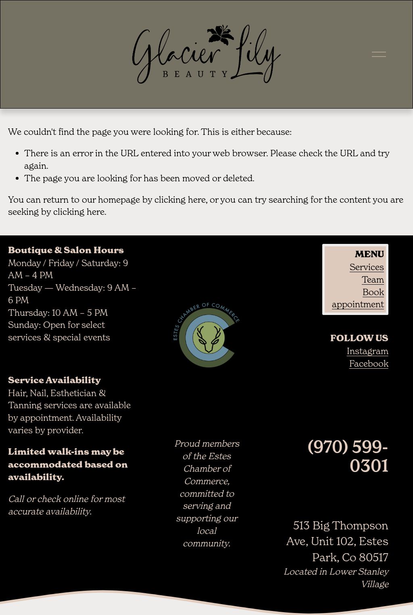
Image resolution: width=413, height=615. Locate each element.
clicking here (180, 199)
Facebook (368, 363)
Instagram (367, 351)
